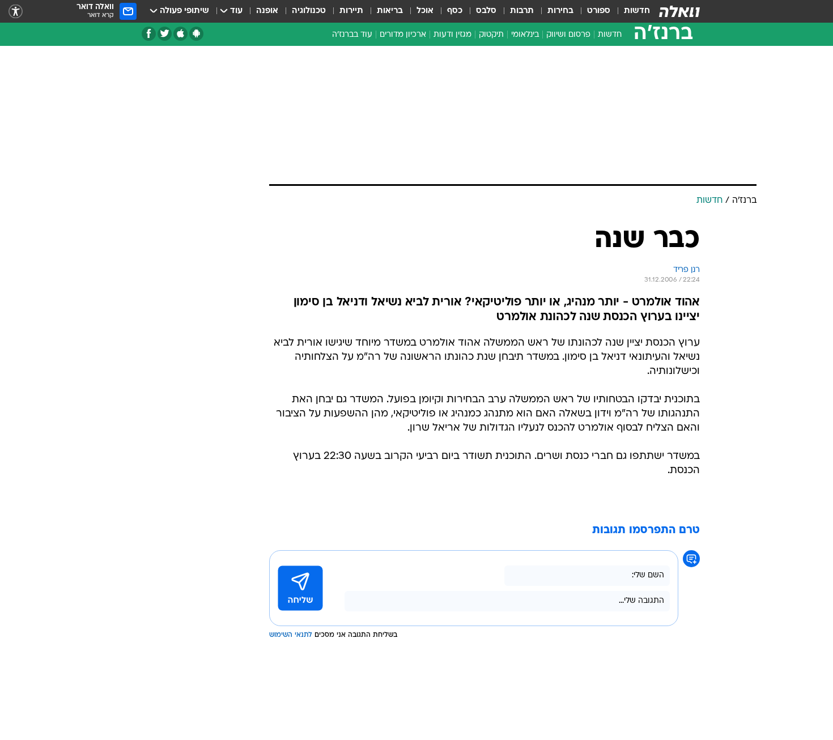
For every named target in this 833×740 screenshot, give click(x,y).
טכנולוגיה (309, 11)
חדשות (637, 11)
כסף (454, 11)
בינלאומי (525, 35)
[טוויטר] (165, 34)
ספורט (598, 11)
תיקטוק (491, 35)
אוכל (425, 11)
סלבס (486, 11)
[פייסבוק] (149, 34)
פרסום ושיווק (568, 35)
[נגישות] (15, 12)
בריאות (390, 11)
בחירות (560, 11)
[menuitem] (630, 11)
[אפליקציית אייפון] (180, 34)
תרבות (522, 11)
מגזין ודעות (452, 35)
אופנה (267, 11)
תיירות (351, 11)
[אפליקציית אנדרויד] (196, 34)
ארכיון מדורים (403, 35)
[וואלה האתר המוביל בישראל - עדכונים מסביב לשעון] (679, 11)
